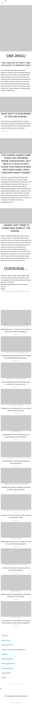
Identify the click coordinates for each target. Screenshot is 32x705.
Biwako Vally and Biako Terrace (16, 484)
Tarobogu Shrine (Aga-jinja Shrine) (16, 326)
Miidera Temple (16, 591)
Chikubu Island (16, 431)
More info (16, 334)
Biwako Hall (16, 617)
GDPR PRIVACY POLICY (8, 645)
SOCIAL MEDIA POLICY (7, 668)
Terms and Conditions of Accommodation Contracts (13, 652)
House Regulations (7, 659)
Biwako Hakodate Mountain (16, 379)
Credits (4, 677)
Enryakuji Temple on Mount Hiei (16, 564)
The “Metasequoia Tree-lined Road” (16, 352)
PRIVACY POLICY (6, 640)
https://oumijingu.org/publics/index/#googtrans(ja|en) (15, 291)
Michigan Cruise (16, 538)
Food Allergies (6, 673)
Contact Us (5, 635)
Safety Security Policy (8, 663)
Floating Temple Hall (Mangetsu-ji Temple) (16, 458)
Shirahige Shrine (16, 405)
